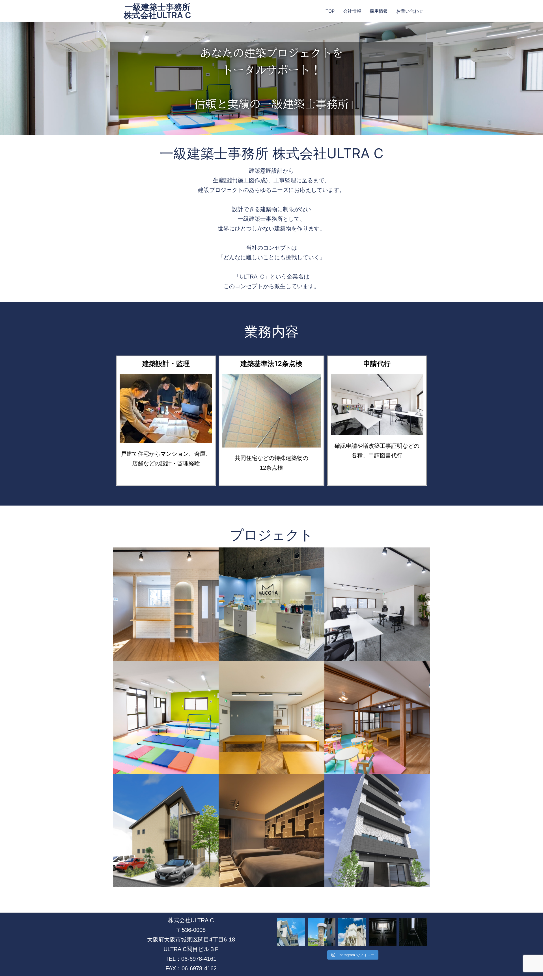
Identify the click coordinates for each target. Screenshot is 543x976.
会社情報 (352, 11)
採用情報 (379, 11)
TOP (330, 11)
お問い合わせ (409, 11)
